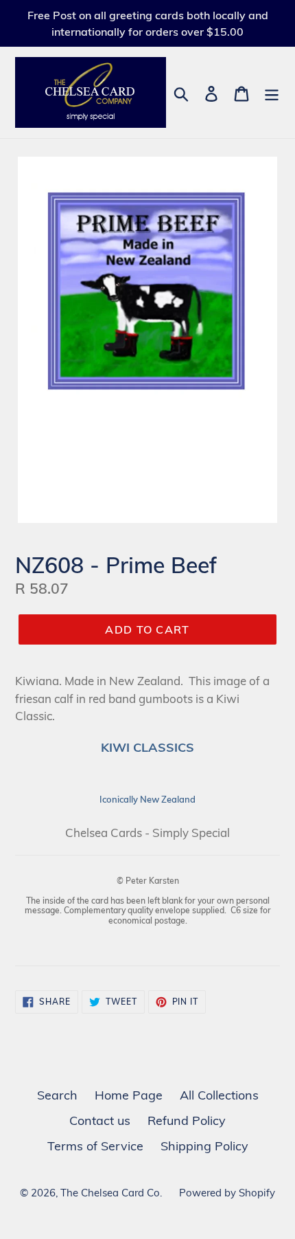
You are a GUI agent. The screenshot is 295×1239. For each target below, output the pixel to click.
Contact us (99, 1120)
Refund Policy (187, 1120)
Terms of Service (95, 1146)
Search (57, 1095)
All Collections (219, 1095)
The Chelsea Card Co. (111, 1192)
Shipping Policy (204, 1146)
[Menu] (272, 92)
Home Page (129, 1095)
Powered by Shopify (227, 1192)
